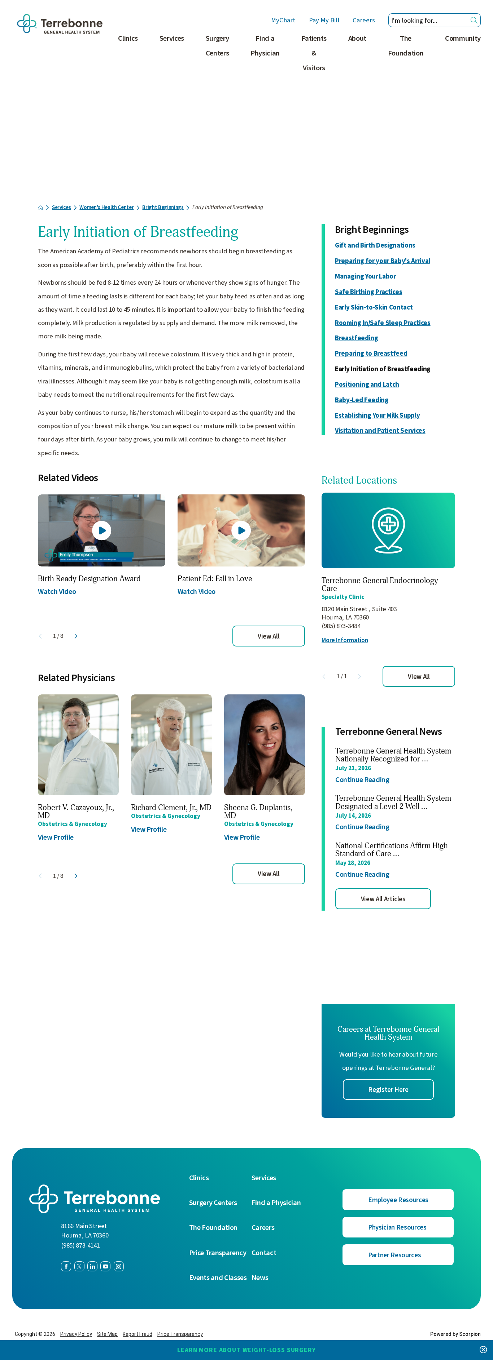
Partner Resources (394, 1255)
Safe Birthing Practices (368, 292)
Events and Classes (218, 1278)
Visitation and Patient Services (380, 431)
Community (463, 38)
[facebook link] (66, 1266)
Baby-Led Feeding (362, 400)
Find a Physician (265, 45)
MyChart (283, 20)
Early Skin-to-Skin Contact (374, 307)
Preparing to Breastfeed (371, 353)
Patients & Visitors (314, 53)
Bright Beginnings (162, 207)
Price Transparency (218, 1253)
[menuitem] (128, 57)
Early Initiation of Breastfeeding (383, 369)
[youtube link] (105, 1266)
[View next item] (76, 636)
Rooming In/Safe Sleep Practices (383, 323)
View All (268, 636)
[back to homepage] (40, 207)
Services (172, 38)
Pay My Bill (324, 20)
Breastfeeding (356, 338)
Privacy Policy (76, 1334)
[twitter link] (79, 1266)
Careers (364, 20)
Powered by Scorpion (455, 1334)
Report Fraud (137, 1334)
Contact (264, 1253)
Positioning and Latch (367, 384)
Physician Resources (397, 1227)
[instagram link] (119, 1266)
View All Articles (383, 899)
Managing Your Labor (365, 276)
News (260, 1278)
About (357, 38)
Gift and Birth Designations (375, 245)
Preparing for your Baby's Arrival (382, 261)
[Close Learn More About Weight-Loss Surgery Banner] (483, 1350)
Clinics (128, 38)
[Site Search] (474, 20)
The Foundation (406, 45)
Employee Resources (398, 1200)
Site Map (107, 1334)
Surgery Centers (217, 45)
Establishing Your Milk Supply (377, 415)
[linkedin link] (92, 1266)
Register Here (388, 1089)
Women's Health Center (106, 207)
